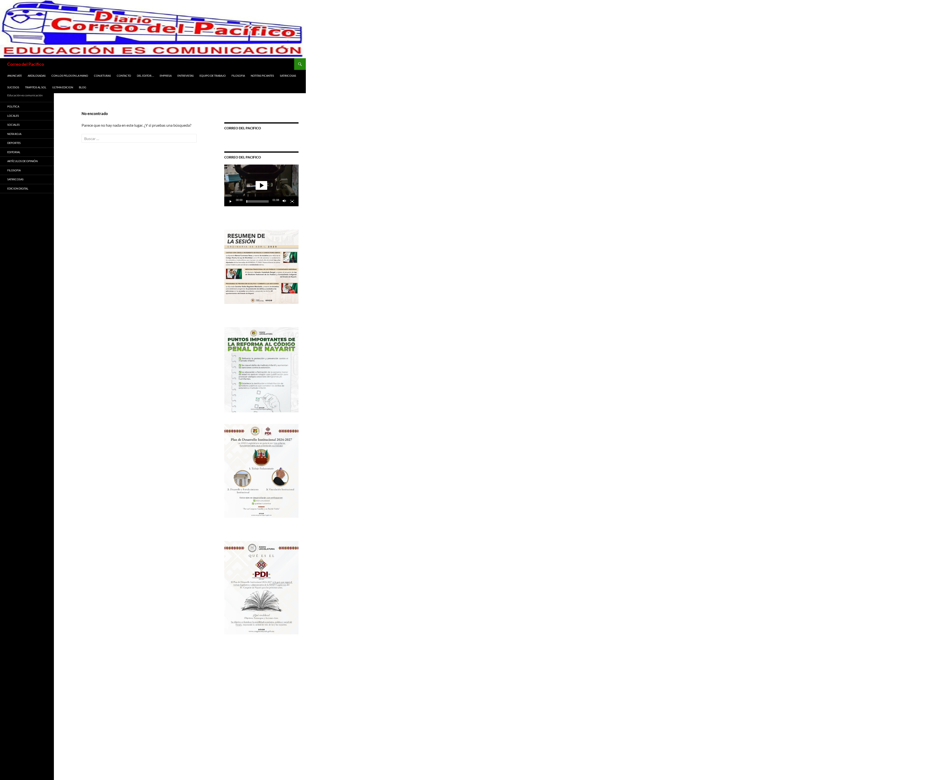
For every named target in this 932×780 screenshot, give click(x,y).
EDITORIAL (13, 152)
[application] (261, 185)
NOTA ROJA (14, 133)
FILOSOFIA (238, 75)
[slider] (257, 201)
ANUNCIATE (14, 75)
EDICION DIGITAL (17, 188)
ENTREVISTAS (185, 75)
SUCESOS (13, 87)
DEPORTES (14, 142)
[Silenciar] (284, 201)
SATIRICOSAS (288, 75)
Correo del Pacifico (25, 64)
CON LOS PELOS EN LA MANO (69, 75)
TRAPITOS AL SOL (35, 87)
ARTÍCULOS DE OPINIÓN (22, 161)
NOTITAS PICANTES (262, 75)
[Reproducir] (230, 201)
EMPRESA (166, 75)
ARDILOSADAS (37, 75)
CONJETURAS (102, 75)
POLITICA (13, 106)
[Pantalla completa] (292, 201)
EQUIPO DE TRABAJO (213, 75)
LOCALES (13, 115)
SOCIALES (13, 124)
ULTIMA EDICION (62, 87)
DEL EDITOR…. (145, 75)
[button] (261, 185)
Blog (82, 87)
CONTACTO (124, 75)
